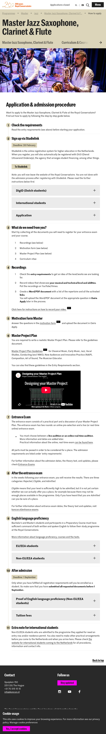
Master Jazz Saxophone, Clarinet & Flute (27, 42)
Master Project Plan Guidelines (27, 350)
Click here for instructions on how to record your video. (39, 309)
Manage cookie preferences (24, 722)
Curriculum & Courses (76, 42)
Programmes (8, 13)
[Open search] (88, 4)
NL (76, 5)
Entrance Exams (26, 464)
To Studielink (21, 166)
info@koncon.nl (12, 692)
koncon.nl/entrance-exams (25, 509)
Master (24, 13)
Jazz (36, 13)
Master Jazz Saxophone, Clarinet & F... (63, 13)
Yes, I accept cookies (16, 728)
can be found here (84, 442)
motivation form (48, 323)
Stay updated (67, 682)
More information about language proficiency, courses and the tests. (46, 536)
